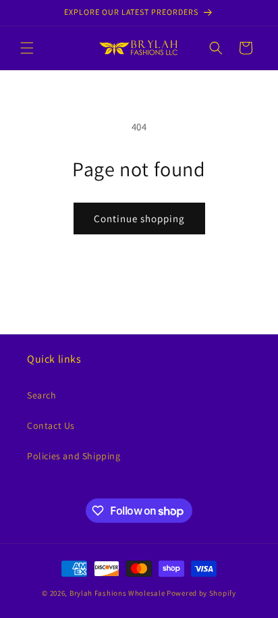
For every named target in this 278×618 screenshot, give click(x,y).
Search (42, 395)
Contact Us (51, 425)
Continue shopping (139, 218)
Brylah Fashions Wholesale (117, 593)
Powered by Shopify (201, 593)
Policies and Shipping (74, 456)
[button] (27, 48)
